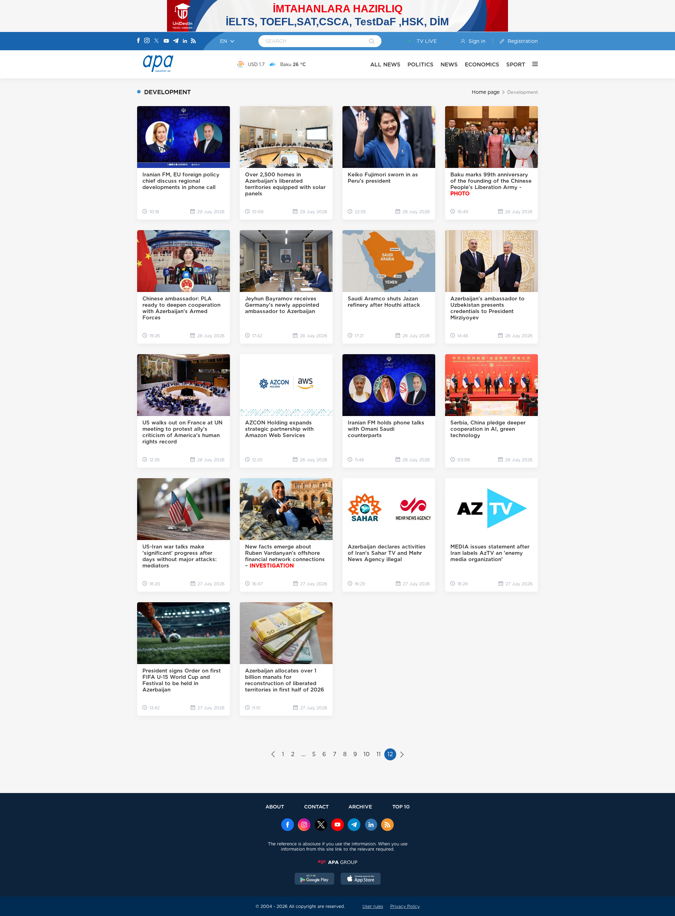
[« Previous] (273, 755)
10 (366, 754)
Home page (486, 92)
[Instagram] (147, 41)
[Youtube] (166, 41)
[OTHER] (531, 64)
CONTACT (316, 807)
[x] (321, 825)
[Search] (371, 42)
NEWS (449, 64)
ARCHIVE (360, 807)
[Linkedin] (185, 41)
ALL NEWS (385, 64)
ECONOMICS (482, 64)
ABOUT (274, 807)
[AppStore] (361, 879)
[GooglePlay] (315, 879)
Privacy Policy (405, 906)
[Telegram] (176, 41)
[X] (156, 41)
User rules (372, 906)
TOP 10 (401, 807)
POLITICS (420, 64)
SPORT (515, 64)
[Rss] (193, 41)
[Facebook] (138, 41)
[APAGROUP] (337, 862)
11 (379, 754)
